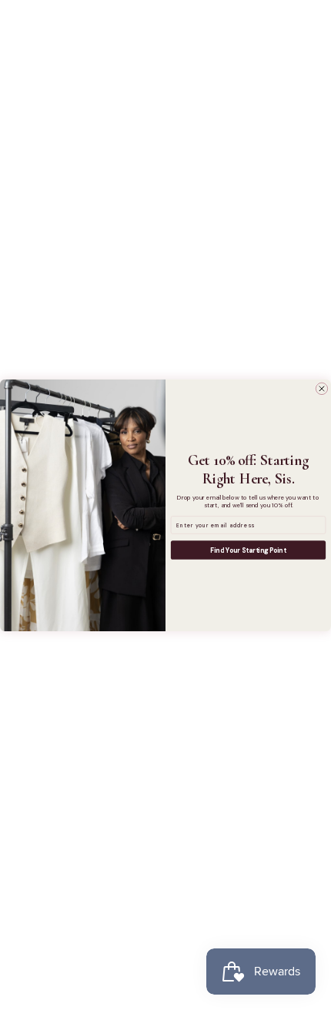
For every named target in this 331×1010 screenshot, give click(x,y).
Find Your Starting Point (248, 550)
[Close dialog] (321, 388)
